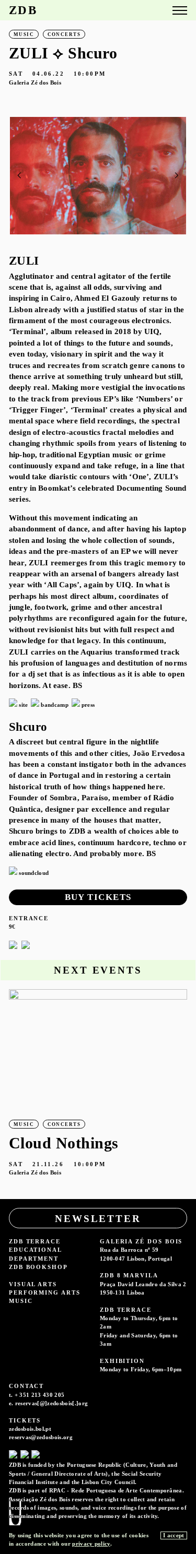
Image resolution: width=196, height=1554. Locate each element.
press (88, 705)
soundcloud (34, 873)
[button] (177, 175)
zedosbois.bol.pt (30, 1429)
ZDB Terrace (35, 1241)
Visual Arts (33, 1284)
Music (21, 1301)
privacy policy (91, 1543)
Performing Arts (44, 1292)
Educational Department (35, 1254)
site (23, 705)
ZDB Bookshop (38, 1267)
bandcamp (54, 705)
